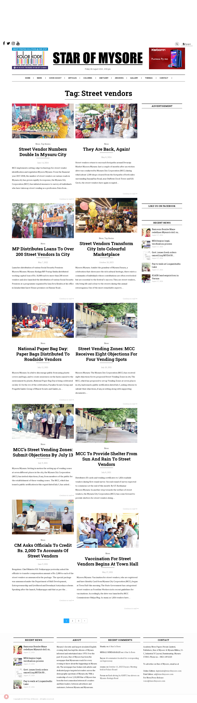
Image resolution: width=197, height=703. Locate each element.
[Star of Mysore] (91, 62)
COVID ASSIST (55, 78)
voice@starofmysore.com (154, 681)
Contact (164, 78)
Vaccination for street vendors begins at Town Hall (107, 561)
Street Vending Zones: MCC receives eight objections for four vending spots (106, 354)
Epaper (188, 44)
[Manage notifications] (6, 696)
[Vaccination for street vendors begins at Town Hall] (108, 547)
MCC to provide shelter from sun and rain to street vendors (106, 459)
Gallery (134, 78)
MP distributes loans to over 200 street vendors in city (43, 251)
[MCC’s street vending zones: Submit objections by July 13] (43, 438)
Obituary (103, 78)
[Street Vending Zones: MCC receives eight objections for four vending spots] (106, 337)
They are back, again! (106, 149)
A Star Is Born (115, 646)
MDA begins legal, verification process (162, 242)
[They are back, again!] (106, 137)
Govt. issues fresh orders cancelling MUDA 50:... (164, 254)
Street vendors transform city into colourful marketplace (106, 249)
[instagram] (13, 44)
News (39, 78)
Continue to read (65, 199)
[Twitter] (8, 44)
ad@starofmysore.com (163, 674)
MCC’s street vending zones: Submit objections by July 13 (43, 452)
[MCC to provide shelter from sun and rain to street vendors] (106, 442)
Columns (87, 78)
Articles (72, 78)
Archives (119, 78)
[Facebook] (4, 44)
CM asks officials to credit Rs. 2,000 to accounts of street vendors (43, 550)
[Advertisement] (86, 20)
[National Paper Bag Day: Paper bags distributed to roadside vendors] (43, 337)
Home (27, 78)
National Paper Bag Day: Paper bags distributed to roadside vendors (43, 354)
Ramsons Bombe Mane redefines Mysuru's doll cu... (165, 231)
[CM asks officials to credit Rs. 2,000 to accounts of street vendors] (43, 533)
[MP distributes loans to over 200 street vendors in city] (43, 237)
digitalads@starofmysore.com (168, 671)
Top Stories (45, 144)
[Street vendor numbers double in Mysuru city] (43, 137)
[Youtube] (18, 44)
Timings (149, 78)
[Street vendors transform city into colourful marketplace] (106, 232)
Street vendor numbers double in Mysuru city (43, 151)
